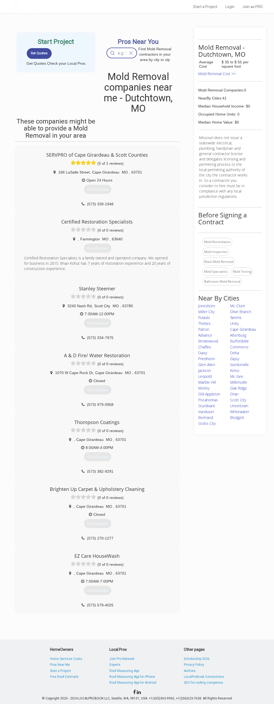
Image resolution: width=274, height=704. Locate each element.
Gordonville (239, 364)
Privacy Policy (194, 665)
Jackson (204, 370)
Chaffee (204, 346)
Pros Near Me (60, 665)
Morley (204, 388)
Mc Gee (236, 376)
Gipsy (234, 358)
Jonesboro (206, 305)
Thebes (204, 323)
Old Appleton (209, 394)
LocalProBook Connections (204, 677)
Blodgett (237, 417)
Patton (203, 329)
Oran (234, 394)
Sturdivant (206, 405)
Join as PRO (252, 7)
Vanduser (206, 411)
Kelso (234, 370)
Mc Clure (237, 305)
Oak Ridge (238, 388)
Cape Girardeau (243, 329)
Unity (234, 323)
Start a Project (205, 7)
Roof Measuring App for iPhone (132, 677)
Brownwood (208, 341)
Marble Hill (207, 382)
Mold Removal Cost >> (217, 73)
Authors (190, 671)
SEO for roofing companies (203, 682)
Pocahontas (208, 399)
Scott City (238, 399)
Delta (234, 352)
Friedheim (206, 358)
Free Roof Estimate (64, 677)
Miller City (206, 311)
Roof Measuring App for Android (132, 682)
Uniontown (239, 405)
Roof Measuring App (124, 671)
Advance (205, 335)
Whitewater (239, 411)
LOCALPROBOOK (41, 6)
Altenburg (238, 335)
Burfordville (239, 341)
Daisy (202, 352)
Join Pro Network (121, 659)
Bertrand (205, 417)
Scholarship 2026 (197, 659)
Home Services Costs (66, 659)
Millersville (238, 382)
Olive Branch (240, 311)
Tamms (236, 317)
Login (229, 7)
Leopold (205, 376)
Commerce (239, 346)
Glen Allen (206, 364)
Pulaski (204, 317)
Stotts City (207, 423)
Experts (114, 665)
